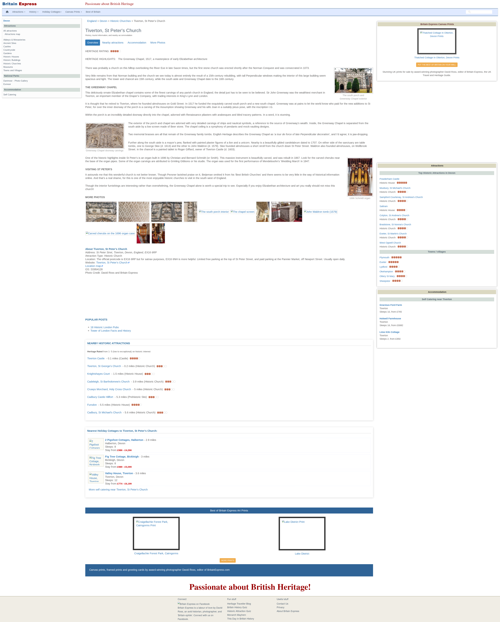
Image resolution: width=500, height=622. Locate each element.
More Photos (157, 42)
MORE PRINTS (227, 560)
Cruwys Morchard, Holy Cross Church (109, 389)
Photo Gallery (21, 81)
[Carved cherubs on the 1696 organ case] (110, 233)
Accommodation (137, 42)
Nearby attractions (112, 42)
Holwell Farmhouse (390, 318)
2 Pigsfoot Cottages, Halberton (124, 439)
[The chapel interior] (263, 211)
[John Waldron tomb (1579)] (321, 211)
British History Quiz (237, 607)
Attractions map (12, 34)
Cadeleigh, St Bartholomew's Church (108, 381)
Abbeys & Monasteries (14, 40)
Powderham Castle (389, 179)
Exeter (383, 262)
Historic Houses (11, 56)
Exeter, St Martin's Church (393, 233)
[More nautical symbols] (190, 211)
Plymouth (384, 257)
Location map (93, 266)
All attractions (10, 31)
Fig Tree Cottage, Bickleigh (122, 456)
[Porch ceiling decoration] (134, 211)
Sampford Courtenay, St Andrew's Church (401, 197)
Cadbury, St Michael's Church (104, 412)
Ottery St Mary (387, 276)
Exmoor (7, 84)
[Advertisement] (229, 297)
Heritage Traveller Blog (239, 603)
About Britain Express (288, 611)
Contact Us (282, 603)
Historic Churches (12, 63)
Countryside (9, 50)
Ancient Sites (9, 43)
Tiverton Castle (96, 358)
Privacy (280, 607)
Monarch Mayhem (236, 614)
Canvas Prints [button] (73, 12)
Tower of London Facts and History (110, 330)
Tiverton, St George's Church (104, 366)
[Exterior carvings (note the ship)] (101, 211)
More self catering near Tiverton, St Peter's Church (118, 489)
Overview (92, 42)
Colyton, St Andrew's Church (394, 215)
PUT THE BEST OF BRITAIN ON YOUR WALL (437, 65)
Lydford (383, 267)
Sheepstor (385, 281)
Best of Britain (93, 12)
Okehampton (386, 271)
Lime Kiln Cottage (389, 332)
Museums (8, 67)
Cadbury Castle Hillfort (100, 397)
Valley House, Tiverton (119, 473)
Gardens (7, 53)
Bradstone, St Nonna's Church (395, 224)
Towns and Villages (12, 70)
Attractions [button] (18, 12)
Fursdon (92, 404)
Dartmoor (7, 81)
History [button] (33, 12)
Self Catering (9, 94)
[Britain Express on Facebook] (194, 603)
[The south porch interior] (213, 211)
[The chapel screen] (242, 211)
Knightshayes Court (98, 373)
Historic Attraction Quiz (239, 611)
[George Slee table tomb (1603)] (287, 211)
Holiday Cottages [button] (51, 12)
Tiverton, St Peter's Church (111, 262)
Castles (7, 46)
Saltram (384, 206)
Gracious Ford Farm (391, 305)
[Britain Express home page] (41, 4)
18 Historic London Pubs (104, 327)
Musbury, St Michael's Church (395, 188)
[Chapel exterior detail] (167, 211)
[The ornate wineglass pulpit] (143, 233)
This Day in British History (240, 618)
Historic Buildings (11, 60)
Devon (6, 21)
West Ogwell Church (390, 242)
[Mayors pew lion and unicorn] (158, 233)
